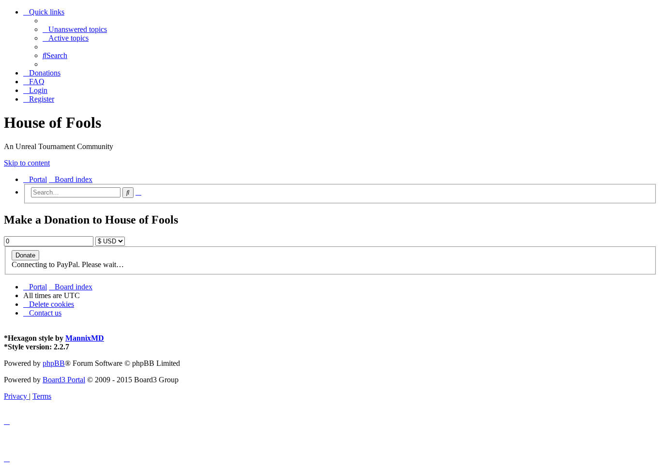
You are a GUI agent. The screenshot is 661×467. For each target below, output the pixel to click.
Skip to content (27, 163)
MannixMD (84, 338)
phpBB (54, 363)
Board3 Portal (64, 380)
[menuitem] (75, 29)
